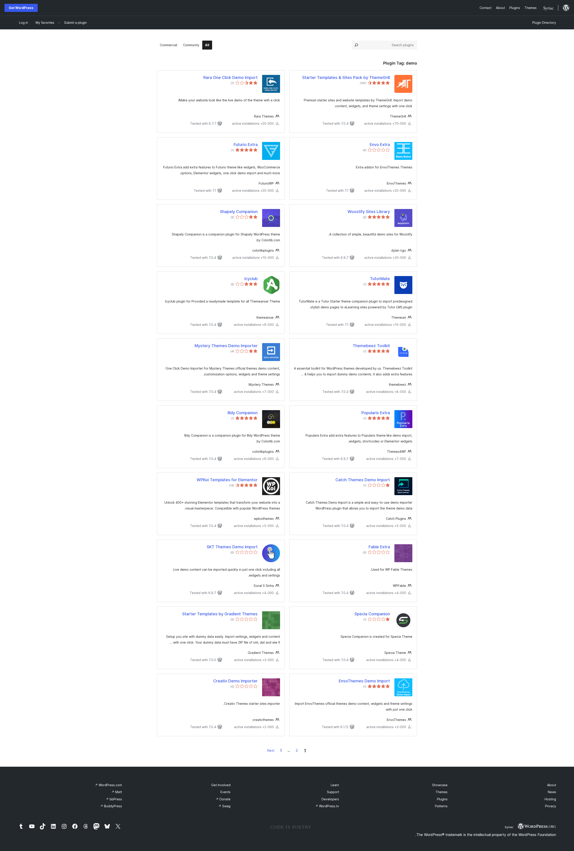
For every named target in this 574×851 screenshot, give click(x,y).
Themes (441, 792)
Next (270, 750)
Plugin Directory (544, 22)
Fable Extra (379, 546)
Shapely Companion (239, 211)
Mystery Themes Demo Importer (226, 345)
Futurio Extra (246, 144)
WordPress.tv (327, 806)
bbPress (114, 799)
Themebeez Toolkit (371, 345)
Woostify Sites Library (369, 211)
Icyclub (251, 278)
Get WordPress (21, 8)
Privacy (550, 806)
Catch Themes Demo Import (362, 479)
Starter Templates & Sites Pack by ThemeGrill (346, 77)
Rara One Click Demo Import (230, 77)
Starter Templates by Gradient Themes (220, 614)
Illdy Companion (243, 412)
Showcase (440, 785)
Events (225, 792)
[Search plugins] (356, 45)
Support (333, 792)
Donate (223, 799)
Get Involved (220, 785)
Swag (224, 806)
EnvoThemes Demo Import (364, 681)
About (551, 785)
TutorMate (380, 278)
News (552, 792)
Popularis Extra (375, 412)
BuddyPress (111, 806)
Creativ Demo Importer (235, 681)
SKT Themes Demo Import (232, 546)
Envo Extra (380, 144)
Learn (335, 785)
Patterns (441, 806)
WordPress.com (108, 785)
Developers (330, 799)
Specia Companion (372, 614)
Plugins (442, 799)
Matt (116, 792)
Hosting (550, 799)
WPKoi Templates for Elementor (227, 479)
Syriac (509, 827)
